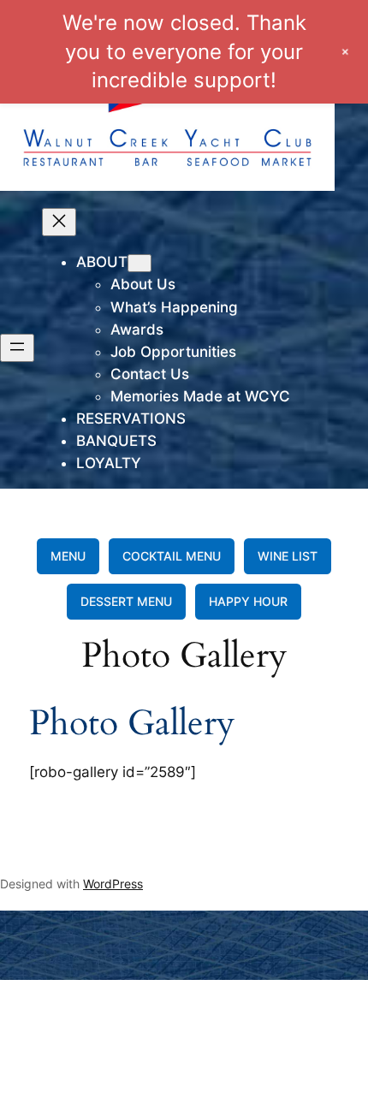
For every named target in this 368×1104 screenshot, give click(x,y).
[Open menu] (17, 348)
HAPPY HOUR (248, 601)
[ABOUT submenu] (139, 263)
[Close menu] (59, 222)
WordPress (113, 883)
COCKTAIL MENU (171, 556)
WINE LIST (288, 556)
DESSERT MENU (126, 601)
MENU (68, 556)
